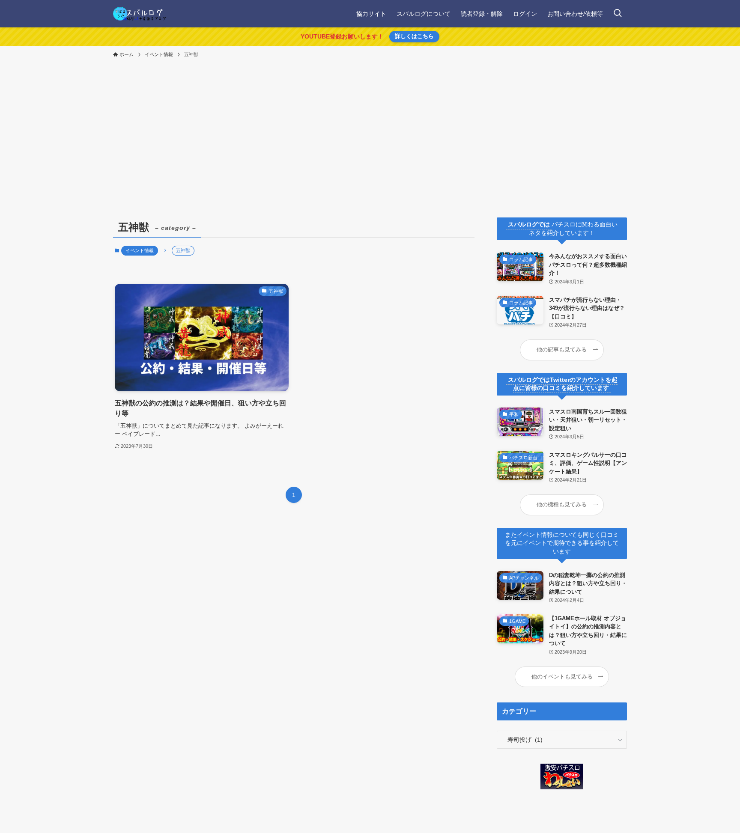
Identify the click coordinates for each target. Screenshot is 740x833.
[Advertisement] (370, 126)
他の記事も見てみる (562, 350)
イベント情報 (139, 250)
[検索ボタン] (617, 13)
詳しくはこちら (414, 36)
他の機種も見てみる (562, 505)
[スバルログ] (139, 14)
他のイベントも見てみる (562, 677)
